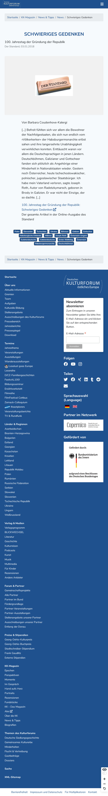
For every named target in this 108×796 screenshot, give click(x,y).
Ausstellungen (13, 357)
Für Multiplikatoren (75, 792)
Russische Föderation (17, 483)
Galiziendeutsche (47, 239)
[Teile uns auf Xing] (80, 379)
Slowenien (28, 231)
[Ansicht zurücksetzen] (104, 788)
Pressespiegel (12, 330)
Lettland (9, 460)
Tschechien (41, 231)
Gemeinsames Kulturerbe (18, 742)
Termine (9, 343)
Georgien (10, 447)
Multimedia (11, 564)
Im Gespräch (12, 684)
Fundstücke (11, 702)
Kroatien (9, 456)
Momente (10, 679)
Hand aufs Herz (13, 688)
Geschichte (11, 541)
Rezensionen (12, 573)
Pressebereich (12, 321)
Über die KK (11, 715)
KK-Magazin (12, 666)
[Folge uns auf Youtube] (74, 364)
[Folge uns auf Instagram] (81, 364)
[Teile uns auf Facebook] (74, 379)
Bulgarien (10, 438)
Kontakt (92, 792)
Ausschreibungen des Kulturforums (24, 317)
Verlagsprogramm (15, 527)
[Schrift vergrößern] (104, 779)
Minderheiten (12, 747)
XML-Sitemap (13, 777)
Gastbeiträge (12, 756)
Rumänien (10, 478)
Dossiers (9, 760)
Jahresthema (12, 348)
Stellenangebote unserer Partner (23, 617)
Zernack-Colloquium (16, 402)
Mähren (48, 235)
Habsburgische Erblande (30, 235)
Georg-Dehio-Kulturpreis (18, 639)
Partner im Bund (14, 599)
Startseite (10, 277)
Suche (8, 768)
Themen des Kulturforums (20, 733)
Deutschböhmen (65, 243)
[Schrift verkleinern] (104, 784)
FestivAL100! (12, 379)
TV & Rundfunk (13, 416)
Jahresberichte (13, 326)
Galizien (75, 231)
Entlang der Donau (15, 626)
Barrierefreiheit (19, 792)
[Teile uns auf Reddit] (99, 379)
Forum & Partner (14, 586)
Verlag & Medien (14, 523)
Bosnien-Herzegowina (17, 433)
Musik (8, 559)
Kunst (8, 555)
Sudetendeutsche (28, 239)
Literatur (9, 537)
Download (10, 335)
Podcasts (10, 550)
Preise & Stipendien (16, 635)
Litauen (9, 465)
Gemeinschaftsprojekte (17, 590)
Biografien (10, 725)
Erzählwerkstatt (13, 388)
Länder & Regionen (16, 424)
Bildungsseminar (14, 384)
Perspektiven (12, 675)
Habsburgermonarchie (44, 243)
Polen (17, 231)
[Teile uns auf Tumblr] (93, 379)
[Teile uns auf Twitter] (66, 379)
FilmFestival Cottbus (16, 397)
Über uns (10, 285)
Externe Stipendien (15, 657)
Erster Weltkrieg (66, 239)
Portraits (9, 693)
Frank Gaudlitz (13, 653)
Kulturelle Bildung (14, 308)
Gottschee (87, 231)
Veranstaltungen (14, 352)
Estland (9, 442)
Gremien (9, 294)
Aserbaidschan (13, 428)
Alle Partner (11, 595)
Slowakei (10, 492)
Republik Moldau (14, 469)
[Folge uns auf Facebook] (66, 364)
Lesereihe (10, 370)
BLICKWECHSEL (14, 532)
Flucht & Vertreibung (16, 751)
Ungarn (9, 510)
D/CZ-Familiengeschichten (19, 375)
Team (8, 298)
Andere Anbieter (14, 577)
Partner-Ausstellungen (17, 613)
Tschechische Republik (17, 501)
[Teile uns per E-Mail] (66, 386)
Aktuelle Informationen (17, 290)
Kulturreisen (11, 546)
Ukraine (53, 231)
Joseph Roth (61, 235)
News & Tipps (12, 720)
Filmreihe (10, 393)
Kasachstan (11, 451)
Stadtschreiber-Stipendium (19, 648)
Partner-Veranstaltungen (18, 608)
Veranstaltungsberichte (18, 411)
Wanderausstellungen (17, 361)
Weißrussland (12, 515)
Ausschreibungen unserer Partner (23, 622)
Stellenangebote (14, 312)
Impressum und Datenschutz (46, 792)
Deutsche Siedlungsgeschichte (22, 737)
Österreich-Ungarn (78, 235)
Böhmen (64, 231)
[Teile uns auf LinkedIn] (86, 379)
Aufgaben (10, 303)
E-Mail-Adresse (76, 333)
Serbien (9, 487)
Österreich (81, 239)
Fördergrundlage (14, 604)
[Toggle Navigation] (101, 4)
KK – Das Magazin (15, 706)
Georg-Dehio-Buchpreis (18, 644)
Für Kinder (10, 568)
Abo (7, 711)
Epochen (9, 670)
